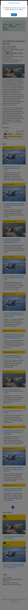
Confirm (14, 15)
